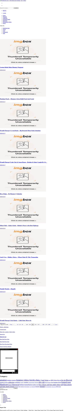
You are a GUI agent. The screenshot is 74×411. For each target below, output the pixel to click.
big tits (63, 380)
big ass (59, 380)
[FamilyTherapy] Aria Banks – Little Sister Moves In (15, 320)
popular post (22, 386)
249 (27, 324)
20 (20, 324)
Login (4, 13)
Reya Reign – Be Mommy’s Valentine (11, 194)
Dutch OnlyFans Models (5, 346)
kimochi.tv (2, 334)
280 (49, 324)
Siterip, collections (4, 327)
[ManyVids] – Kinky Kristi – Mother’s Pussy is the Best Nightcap (19, 225)
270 (46, 324)
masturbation (28, 384)
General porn (3, 329)
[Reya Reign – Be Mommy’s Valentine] (23, 191)
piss (19, 386)
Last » (56, 324)
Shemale (5, 16)
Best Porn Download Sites (6, 344)
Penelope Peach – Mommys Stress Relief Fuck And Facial (17, 99)
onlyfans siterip (66, 385)
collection (5, 18)
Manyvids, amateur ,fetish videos (7, 332)
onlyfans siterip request (7, 386)
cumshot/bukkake (31, 382)
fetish (59, 382)
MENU (4, 10)
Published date (6, 28)
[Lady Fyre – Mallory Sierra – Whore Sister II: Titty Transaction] (23, 254)
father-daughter (48, 382)
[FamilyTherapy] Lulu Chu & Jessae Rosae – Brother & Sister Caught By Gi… (23, 162)
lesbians (22, 384)
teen (57, 386)
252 (35, 324)
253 (38, 324)
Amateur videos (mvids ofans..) (28, 380)
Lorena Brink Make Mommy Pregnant (11, 67)
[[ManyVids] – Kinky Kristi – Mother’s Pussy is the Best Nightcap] (23, 222)
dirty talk (42, 382)
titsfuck (59, 386)
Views (4, 29)
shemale (42, 386)
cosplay (21, 382)
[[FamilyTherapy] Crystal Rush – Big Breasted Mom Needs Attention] (23, 127)
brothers (6, 382)
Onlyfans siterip (6, 19)
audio (50, 380)
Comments (5, 32)
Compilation (17, 382)
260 (43, 324)
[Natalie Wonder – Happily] (23, 286)
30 (22, 324)
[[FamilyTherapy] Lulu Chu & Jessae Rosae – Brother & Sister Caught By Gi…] (23, 159)
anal (43, 380)
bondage (2, 382)
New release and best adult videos (49, 385)
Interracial (15, 385)
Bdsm (55, 380)
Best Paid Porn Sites (4, 339)
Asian (46, 380)
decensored (37, 382)
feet (52, 382)
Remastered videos (7, 22)
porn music (27, 386)
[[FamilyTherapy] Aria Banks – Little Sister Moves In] (23, 317)
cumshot (26, 382)
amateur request (11, 380)
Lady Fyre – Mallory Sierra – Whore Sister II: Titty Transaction (19, 257)
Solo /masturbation (48, 386)
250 (30, 324)
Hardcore (5, 20)
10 (17, 324)
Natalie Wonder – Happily (8, 289)
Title (4, 33)
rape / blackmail (32, 386)
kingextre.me (3, 336)
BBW (52, 380)
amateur (3, 380)
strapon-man (54, 386)
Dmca (4, 15)
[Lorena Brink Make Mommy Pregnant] (23, 64)
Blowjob (69, 380)
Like (4, 30)
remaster (37, 386)
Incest (4, 23)
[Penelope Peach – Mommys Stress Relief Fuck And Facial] (23, 96)
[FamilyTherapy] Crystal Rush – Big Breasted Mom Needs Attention (20, 130)
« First (10, 324)
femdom (55, 382)
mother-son (35, 384)
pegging (16, 386)
